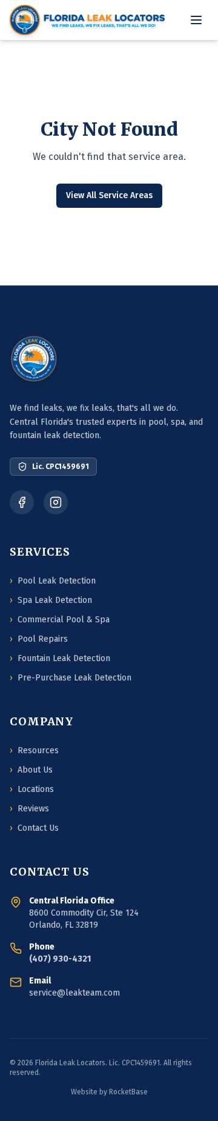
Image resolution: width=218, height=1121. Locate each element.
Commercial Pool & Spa (60, 619)
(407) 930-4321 (60, 959)
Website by (109, 1092)
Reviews (29, 808)
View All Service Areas (109, 195)
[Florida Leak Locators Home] (87, 20)
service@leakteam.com (74, 993)
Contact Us (34, 828)
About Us (31, 770)
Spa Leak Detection (51, 600)
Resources (34, 750)
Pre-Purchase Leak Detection (70, 678)
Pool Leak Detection (53, 581)
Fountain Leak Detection (60, 658)
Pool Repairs (39, 639)
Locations (32, 789)
